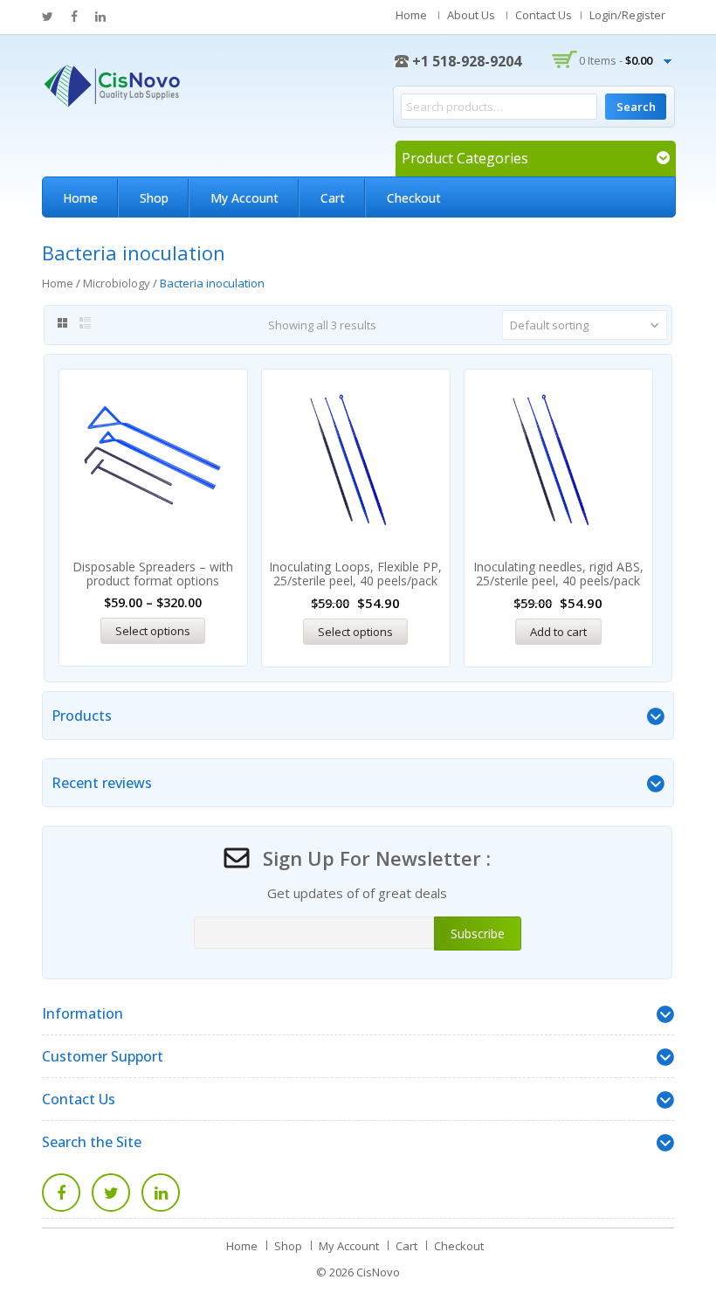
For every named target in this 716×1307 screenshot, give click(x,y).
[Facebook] (61, 1192)
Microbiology (116, 283)
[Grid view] (61, 323)
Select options (152, 631)
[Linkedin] (160, 1192)
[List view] (86, 323)
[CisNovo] (112, 84)
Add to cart (558, 632)
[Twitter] (111, 1192)
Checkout (414, 198)
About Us (471, 15)
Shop (154, 198)
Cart (332, 198)
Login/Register (627, 15)
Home (411, 15)
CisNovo (378, 1272)
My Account (244, 198)
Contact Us (543, 15)
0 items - (615, 60)
